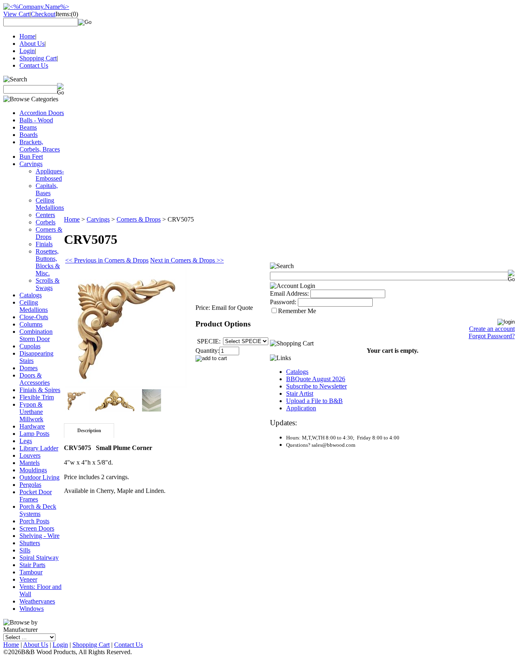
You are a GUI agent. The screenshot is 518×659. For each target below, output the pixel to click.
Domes (28, 368)
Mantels (29, 462)
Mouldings (33, 470)
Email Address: (289, 293)
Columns (30, 324)
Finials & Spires (39, 389)
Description (89, 430)
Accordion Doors (41, 112)
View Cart (16, 14)
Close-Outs (33, 317)
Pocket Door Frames (35, 495)
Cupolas (29, 346)
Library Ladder (38, 448)
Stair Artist (299, 393)
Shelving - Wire (39, 535)
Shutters (29, 543)
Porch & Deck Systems (37, 510)
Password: (283, 302)
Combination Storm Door (36, 335)
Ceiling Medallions (50, 204)
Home (27, 36)
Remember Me (297, 310)
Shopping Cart (38, 58)
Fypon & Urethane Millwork (31, 411)
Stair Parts (32, 564)
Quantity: (207, 350)
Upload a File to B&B (314, 400)
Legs (25, 440)
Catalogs (30, 295)
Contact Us (33, 65)
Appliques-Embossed (50, 175)
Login (27, 50)
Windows (31, 608)
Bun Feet (31, 156)
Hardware (32, 426)
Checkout (43, 14)
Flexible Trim (36, 397)
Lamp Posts (34, 433)
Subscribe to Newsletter (316, 386)
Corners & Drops (49, 233)
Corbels (45, 222)
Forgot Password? (492, 336)
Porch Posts (34, 521)
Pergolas (30, 484)
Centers (45, 214)
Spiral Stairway (39, 557)
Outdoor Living (39, 477)
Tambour (30, 572)
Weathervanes (37, 601)
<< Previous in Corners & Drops (107, 260)
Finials (44, 244)
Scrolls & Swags (47, 284)
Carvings (30, 163)
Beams (28, 127)
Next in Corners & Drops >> (187, 260)
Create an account (492, 328)
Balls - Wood (36, 120)
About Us (32, 43)
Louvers (29, 455)
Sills (24, 550)
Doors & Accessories (34, 379)
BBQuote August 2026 (315, 378)
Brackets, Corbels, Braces (39, 146)
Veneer (28, 579)
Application (301, 408)
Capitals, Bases (47, 189)
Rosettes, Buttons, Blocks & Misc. (48, 262)
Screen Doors (36, 528)
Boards (28, 134)
